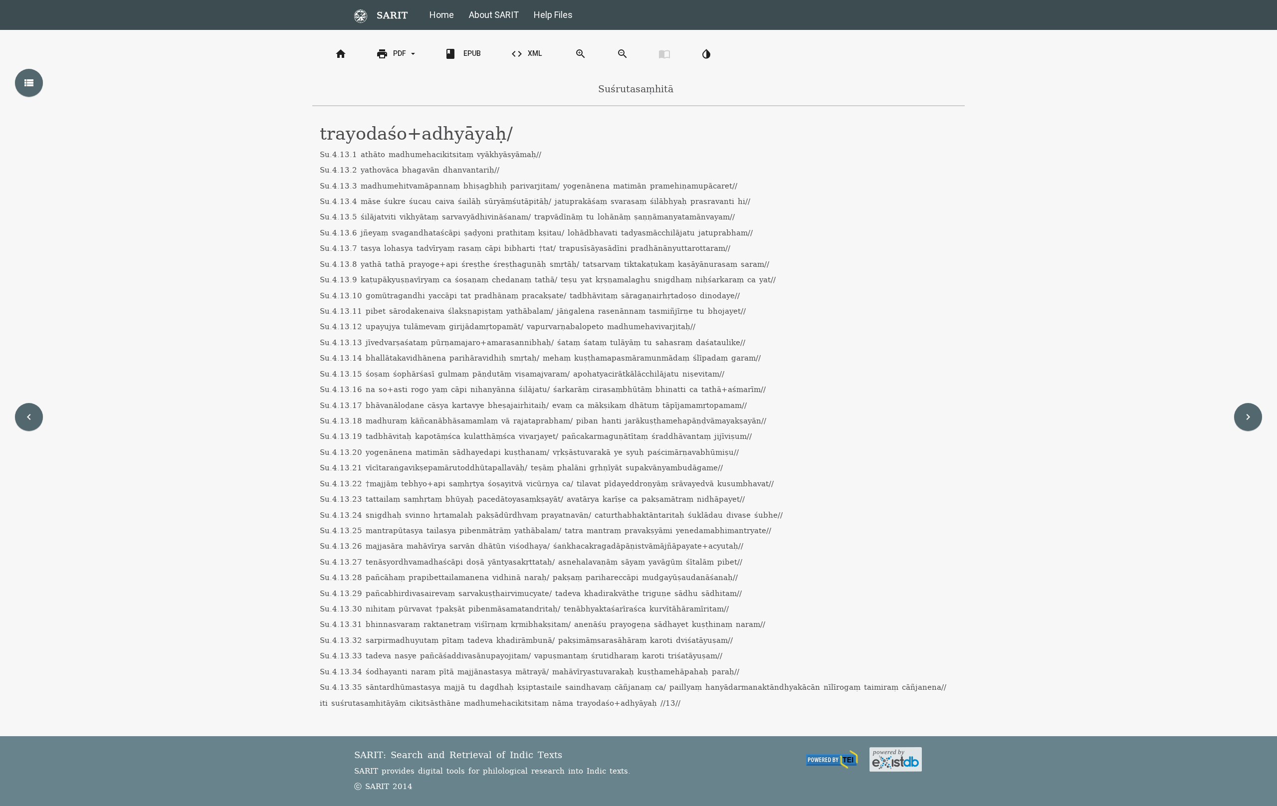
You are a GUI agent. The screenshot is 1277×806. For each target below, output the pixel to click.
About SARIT (494, 14)
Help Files (553, 14)
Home (441, 14)
